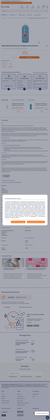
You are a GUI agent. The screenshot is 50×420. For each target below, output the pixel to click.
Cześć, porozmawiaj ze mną (42, 413)
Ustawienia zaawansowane (18, 222)
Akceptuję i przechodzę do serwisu (36, 222)
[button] (47, 417)
